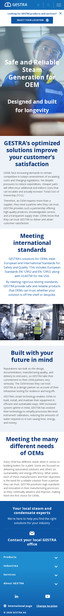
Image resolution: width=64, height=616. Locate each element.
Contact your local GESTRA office (32, 542)
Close (60, 13)
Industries (11, 565)
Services (10, 574)
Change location (46, 606)
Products (10, 557)
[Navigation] (58, 5)
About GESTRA (14, 583)
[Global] (38, 5)
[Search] (48, 5)
